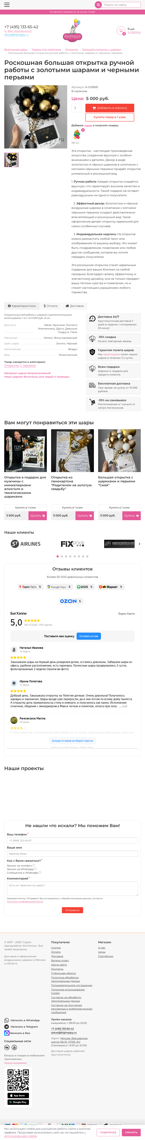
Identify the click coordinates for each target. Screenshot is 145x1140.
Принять (131, 1132)
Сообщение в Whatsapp (23, 872)
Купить (36, 515)
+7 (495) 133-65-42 (21, 27)
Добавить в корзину (112, 108)
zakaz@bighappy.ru (16, 34)
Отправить (72, 910)
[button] (58, 556)
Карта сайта (59, 964)
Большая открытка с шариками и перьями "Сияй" (116, 481)
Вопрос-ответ (60, 960)
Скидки (56, 947)
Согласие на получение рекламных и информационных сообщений (71, 1009)
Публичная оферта (63, 973)
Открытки (11, 365)
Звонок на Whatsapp (20, 869)
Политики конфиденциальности (25, 901)
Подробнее (108, 1132)
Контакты (57, 969)
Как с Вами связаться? (24, 860)
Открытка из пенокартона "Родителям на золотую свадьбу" (71, 483)
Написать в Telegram (24, 1026)
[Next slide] (139, 544)
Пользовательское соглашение (71, 985)
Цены (101, 952)
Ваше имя (14, 847)
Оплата (52, 306)
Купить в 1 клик (25, 507)
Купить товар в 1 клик (110, 117)
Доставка (77, 306)
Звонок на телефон (20, 865)
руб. (72, 11)
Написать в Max (20, 1033)
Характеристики (24, 306)
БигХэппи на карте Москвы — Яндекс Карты (72, 747)
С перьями (28, 365)
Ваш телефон (17, 834)
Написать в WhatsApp (25, 1020)
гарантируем (111, 354)
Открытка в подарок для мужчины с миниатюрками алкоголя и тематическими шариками (25, 487)
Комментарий (18, 878)
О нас (101, 947)
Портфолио (105, 956)
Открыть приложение (15, 1063)
